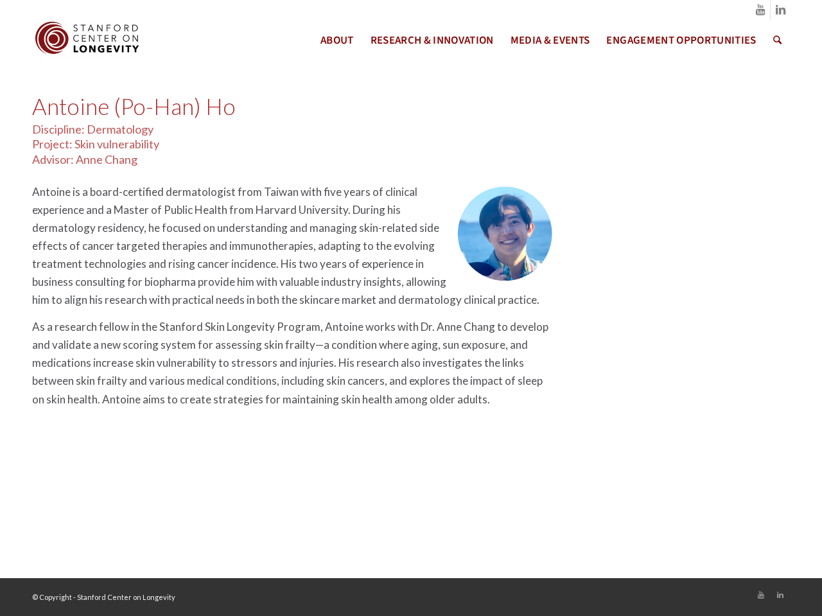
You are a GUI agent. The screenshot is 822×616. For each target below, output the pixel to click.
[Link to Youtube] (760, 9)
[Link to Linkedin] (780, 9)
